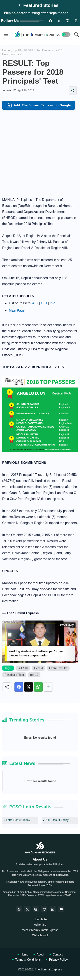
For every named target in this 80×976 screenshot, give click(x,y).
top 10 (17, 50)
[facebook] (19, 909)
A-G (35, 303)
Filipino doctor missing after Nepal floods (36, 13)
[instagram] (67, 21)
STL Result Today (57, 820)
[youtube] (61, 909)
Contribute (40, 919)
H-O (44, 303)
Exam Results (58, 668)
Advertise (40, 924)
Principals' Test (14, 674)
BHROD (23, 668)
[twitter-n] (59, 21)
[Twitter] (28, 687)
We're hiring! (40, 935)
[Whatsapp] (38, 687)
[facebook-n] (50, 21)
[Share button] (48, 687)
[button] (66, 34)
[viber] (53, 909)
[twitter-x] (27, 909)
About (40, 954)
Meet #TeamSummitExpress (40, 930)
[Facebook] (18, 687)
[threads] (76, 21)
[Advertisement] (40, 152)
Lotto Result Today (18, 820)
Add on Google (39, 105)
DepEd (38, 668)
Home (6, 50)
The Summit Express (48, 969)
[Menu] (6, 34)
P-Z (52, 303)
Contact (58, 954)
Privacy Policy (58, 959)
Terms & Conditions (28, 959)
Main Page (16, 310)
